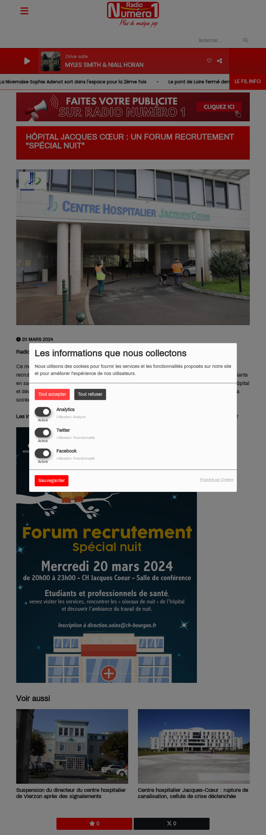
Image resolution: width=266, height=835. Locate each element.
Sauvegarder (51, 480)
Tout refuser (90, 394)
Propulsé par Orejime (216, 480)
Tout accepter (52, 394)
